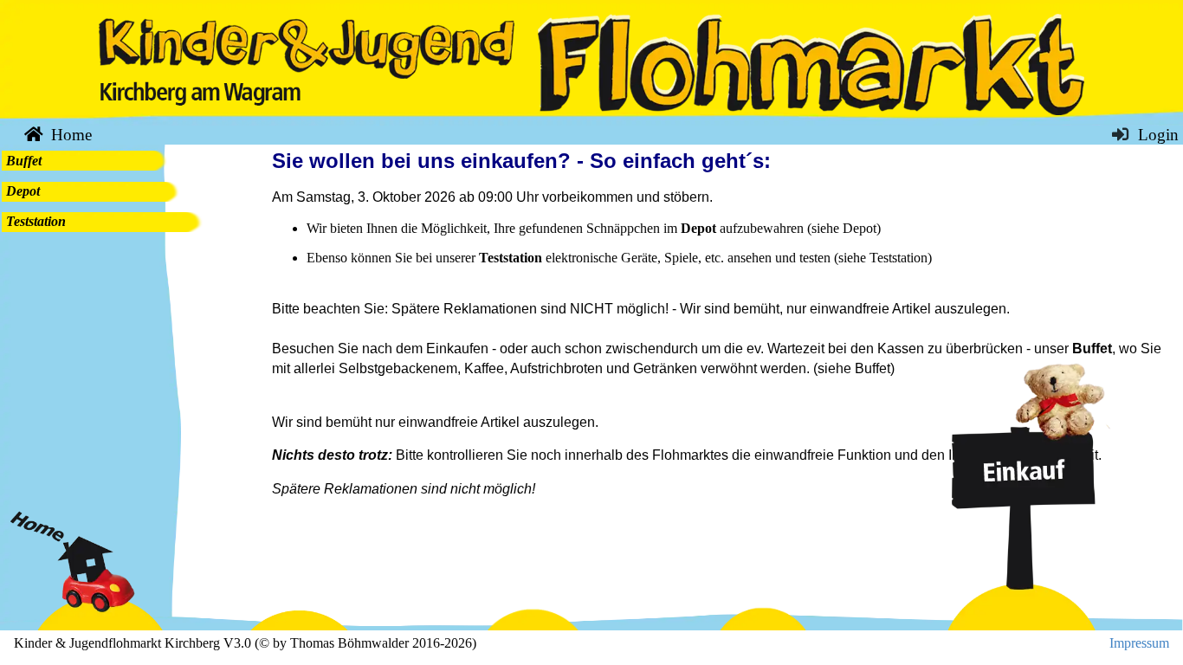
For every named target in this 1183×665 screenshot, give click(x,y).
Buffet (24, 160)
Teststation (36, 221)
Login (1156, 135)
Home (69, 135)
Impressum (1139, 643)
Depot (23, 191)
